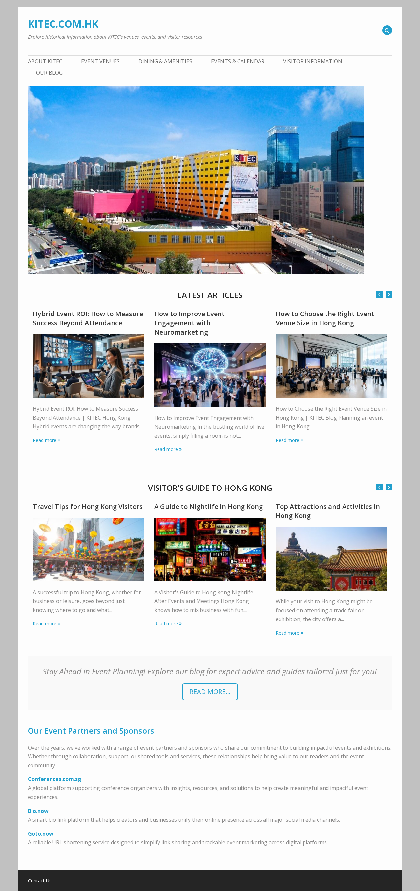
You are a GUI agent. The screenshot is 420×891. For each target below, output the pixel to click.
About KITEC (45, 61)
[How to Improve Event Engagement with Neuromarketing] (210, 375)
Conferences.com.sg (54, 779)
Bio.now (38, 811)
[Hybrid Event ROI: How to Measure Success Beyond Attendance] (88, 366)
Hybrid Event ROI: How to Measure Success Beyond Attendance (88, 318)
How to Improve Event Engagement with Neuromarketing (189, 323)
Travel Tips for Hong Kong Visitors (88, 506)
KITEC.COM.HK (63, 24)
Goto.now (40, 833)
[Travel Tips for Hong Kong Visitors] (88, 549)
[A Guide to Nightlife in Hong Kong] (210, 549)
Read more (44, 440)
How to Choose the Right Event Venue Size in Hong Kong (325, 318)
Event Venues (100, 61)
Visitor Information (312, 61)
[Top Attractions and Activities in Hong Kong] (331, 559)
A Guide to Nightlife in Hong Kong (208, 506)
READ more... (210, 691)
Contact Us (40, 881)
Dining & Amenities (165, 61)
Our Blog (49, 72)
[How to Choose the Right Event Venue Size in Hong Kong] (331, 366)
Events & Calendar (237, 61)
